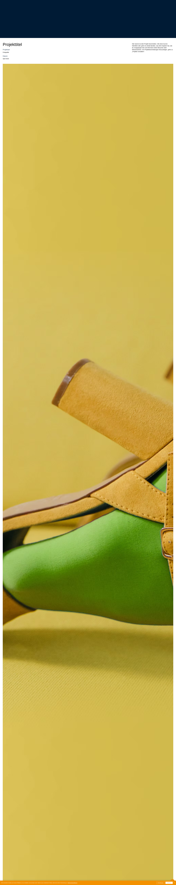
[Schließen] (174, 883)
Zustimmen (169, 882)
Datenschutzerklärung (72, 882)
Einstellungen (160, 882)
